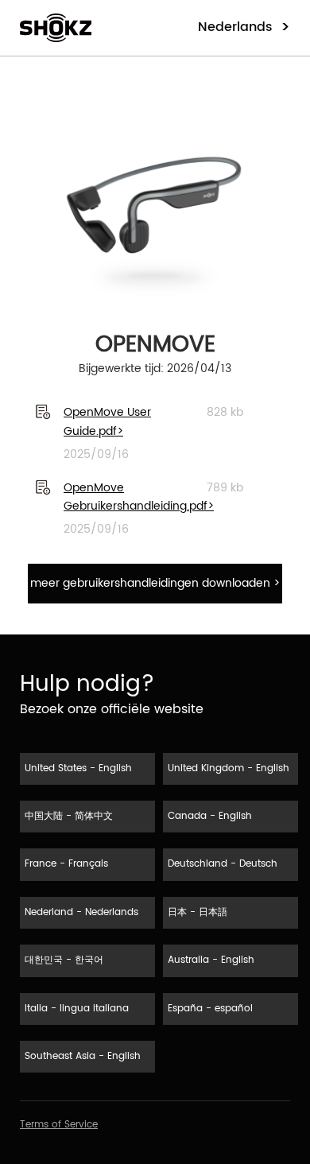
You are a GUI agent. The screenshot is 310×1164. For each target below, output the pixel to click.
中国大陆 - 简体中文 (69, 816)
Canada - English (210, 816)
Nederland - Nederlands (81, 912)
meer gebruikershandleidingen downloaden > (155, 583)
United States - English (78, 768)
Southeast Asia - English (83, 1056)
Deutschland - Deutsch (222, 863)
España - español (210, 1008)
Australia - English (211, 960)
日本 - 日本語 (197, 912)
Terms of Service (59, 1124)
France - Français (66, 863)
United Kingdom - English (228, 768)
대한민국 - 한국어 (64, 960)
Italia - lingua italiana (77, 1008)
